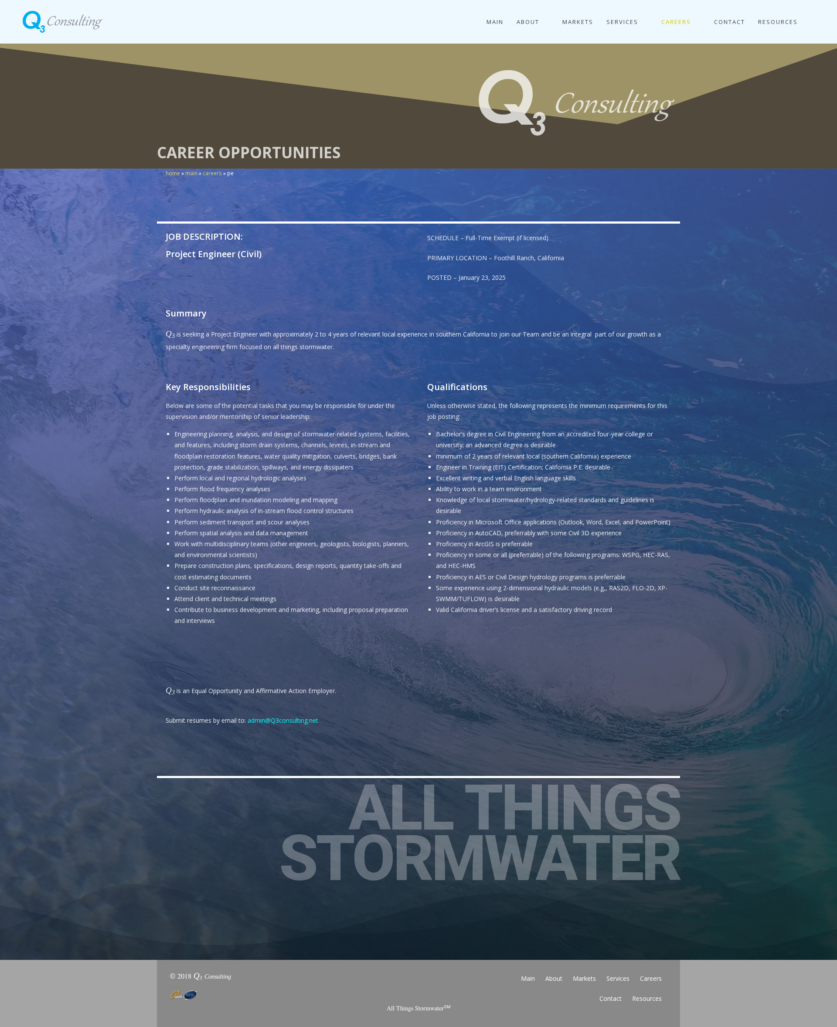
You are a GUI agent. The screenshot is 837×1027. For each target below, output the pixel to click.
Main (191, 173)
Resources (647, 998)
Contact (610, 998)
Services (617, 978)
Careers (212, 173)
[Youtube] (466, 983)
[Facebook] (394, 983)
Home (173, 173)
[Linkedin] (370, 983)
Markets (584, 978)
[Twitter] (418, 983)
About (553, 978)
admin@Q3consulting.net (283, 720)
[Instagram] (442, 983)
